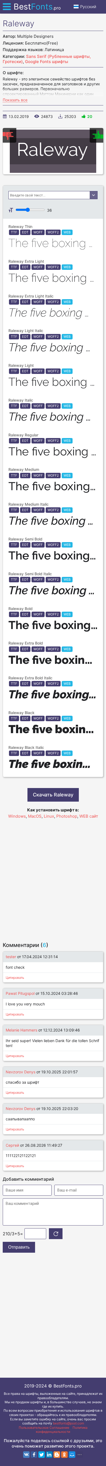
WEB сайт (88, 816)
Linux (49, 816)
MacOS (35, 816)
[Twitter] (41, 1454)
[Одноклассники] (64, 1454)
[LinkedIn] (49, 1454)
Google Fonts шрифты (46, 61)
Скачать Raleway (53, 795)
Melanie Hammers (21, 1030)
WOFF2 (53, 232)
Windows (17, 816)
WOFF (38, 232)
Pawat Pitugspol (20, 993)
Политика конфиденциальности (62, 1430)
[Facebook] (34, 1454)
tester (11, 956)
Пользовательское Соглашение (44, 1428)
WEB (67, 232)
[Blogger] (57, 1454)
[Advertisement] (53, 878)
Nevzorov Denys (20, 1072)
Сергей (12, 1145)
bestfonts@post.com (68, 1423)
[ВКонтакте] (26, 1454)
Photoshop (66, 816)
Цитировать (15, 978)
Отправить (19, 1247)
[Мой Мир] (72, 1454)
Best (37, 6)
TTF (14, 232)
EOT (25, 232)
